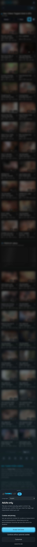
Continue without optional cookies (18, 534)
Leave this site (18, 544)
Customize (18, 539)
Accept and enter (18, 530)
